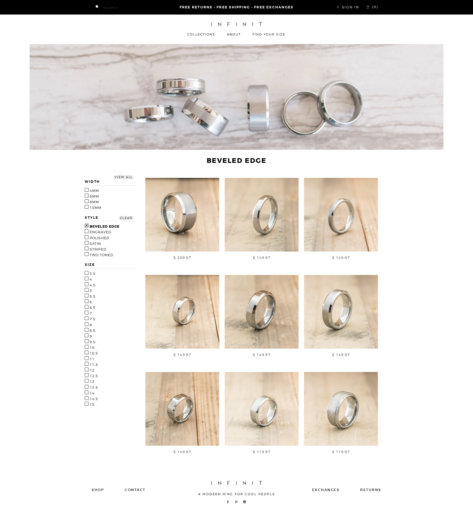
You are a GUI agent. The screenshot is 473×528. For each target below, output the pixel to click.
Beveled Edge (104, 226)
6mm (94, 196)
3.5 (93, 274)
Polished (99, 238)
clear (126, 218)
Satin (95, 244)
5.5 (93, 296)
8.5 (93, 331)
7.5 (93, 319)
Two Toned (101, 255)
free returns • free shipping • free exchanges (237, 7)
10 (92, 348)
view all (124, 177)
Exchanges (326, 490)
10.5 (94, 353)
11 (92, 359)
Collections (201, 34)
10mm (95, 208)
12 (92, 370)
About (234, 34)
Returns (370, 490)
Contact (135, 490)
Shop (98, 490)
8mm (94, 202)
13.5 (94, 388)
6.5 (93, 308)
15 (92, 405)
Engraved (100, 232)
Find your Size (269, 34)
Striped (98, 249)
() (374, 7)
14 (92, 393)
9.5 (93, 342)
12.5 (94, 376)
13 (92, 382)
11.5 (94, 365)
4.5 (93, 285)
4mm (94, 191)
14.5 (94, 399)
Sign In (350, 7)
